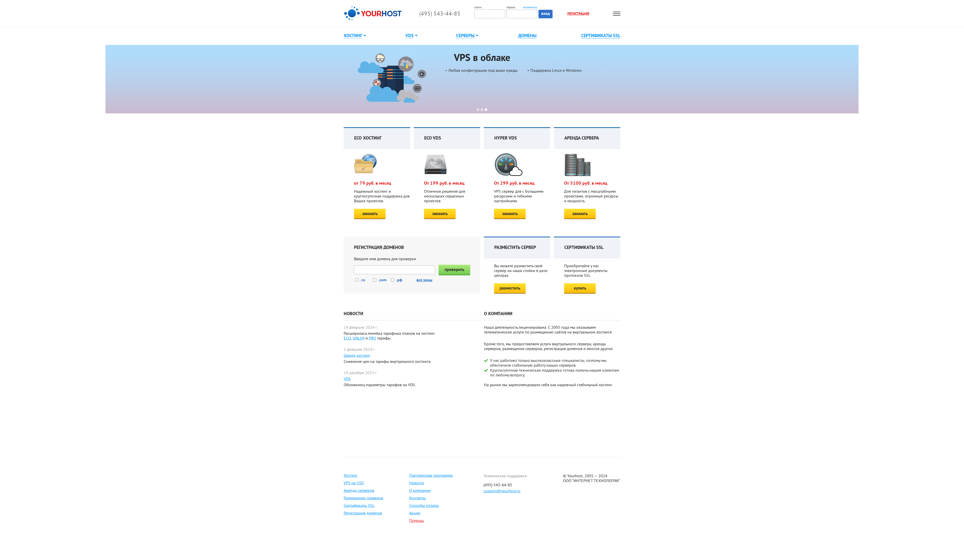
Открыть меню (616, 13)
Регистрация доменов (363, 513)
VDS (347, 379)
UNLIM (359, 338)
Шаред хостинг (357, 356)
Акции (414, 513)
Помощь (416, 520)
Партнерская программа (431, 475)
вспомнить (530, 8)
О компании (420, 490)
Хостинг (350, 475)
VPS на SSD (354, 483)
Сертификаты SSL (600, 36)
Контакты (417, 498)
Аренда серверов (359, 490)
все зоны (424, 280)
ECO (347, 338)
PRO (372, 338)
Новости (416, 483)
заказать (370, 214)
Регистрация (578, 14)
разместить (510, 288)
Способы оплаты (424, 505)
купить (580, 288)
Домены (527, 36)
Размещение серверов (363, 498)
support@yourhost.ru (502, 491)
